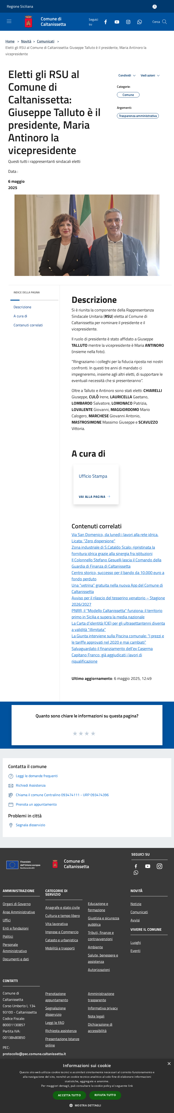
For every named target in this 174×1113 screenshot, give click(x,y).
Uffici (7, 920)
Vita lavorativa (56, 923)
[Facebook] (103, 22)
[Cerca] (164, 21)
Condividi (125, 75)
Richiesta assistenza (61, 1030)
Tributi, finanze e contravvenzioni (101, 936)
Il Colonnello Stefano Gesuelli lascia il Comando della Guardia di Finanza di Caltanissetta (116, 563)
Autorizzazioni (99, 969)
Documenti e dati (16, 959)
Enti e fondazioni (16, 928)
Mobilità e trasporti (60, 948)
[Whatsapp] (137, 22)
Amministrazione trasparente (101, 997)
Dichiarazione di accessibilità (100, 1027)
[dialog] (87, 1086)
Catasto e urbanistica (61, 940)
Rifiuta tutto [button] (105, 1095)
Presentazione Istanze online (62, 1042)
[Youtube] (115, 22)
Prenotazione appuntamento (56, 997)
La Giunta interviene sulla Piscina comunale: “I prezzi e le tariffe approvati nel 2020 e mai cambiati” (118, 639)
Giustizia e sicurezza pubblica (103, 921)
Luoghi (135, 942)
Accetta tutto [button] (69, 1095)
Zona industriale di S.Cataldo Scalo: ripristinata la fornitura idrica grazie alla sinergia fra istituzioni (113, 550)
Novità (26, 41)
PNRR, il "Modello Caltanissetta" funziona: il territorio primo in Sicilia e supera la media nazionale (117, 614)
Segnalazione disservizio (55, 1011)
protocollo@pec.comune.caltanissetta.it (34, 1053)
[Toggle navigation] (9, 21)
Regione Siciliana (20, 6)
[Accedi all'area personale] (154, 6)
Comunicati (45, 41)
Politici (8, 936)
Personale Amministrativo (15, 948)
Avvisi (135, 920)
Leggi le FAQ (54, 1022)
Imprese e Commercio (61, 932)
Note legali (96, 1016)
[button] (87, 1105)
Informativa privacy (103, 1008)
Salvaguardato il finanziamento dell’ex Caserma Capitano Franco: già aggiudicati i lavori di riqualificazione (112, 654)
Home (9, 41)
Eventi (135, 950)
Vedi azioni (148, 75)
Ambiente (95, 947)
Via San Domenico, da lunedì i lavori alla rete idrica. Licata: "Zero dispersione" (115, 538)
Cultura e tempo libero (62, 915)
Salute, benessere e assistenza (103, 958)
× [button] (169, 1064)
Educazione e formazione (98, 907)
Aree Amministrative (19, 912)
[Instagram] (126, 22)
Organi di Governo (17, 904)
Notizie (135, 904)
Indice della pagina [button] (27, 292)
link (130, 1086)
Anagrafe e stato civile (62, 907)
